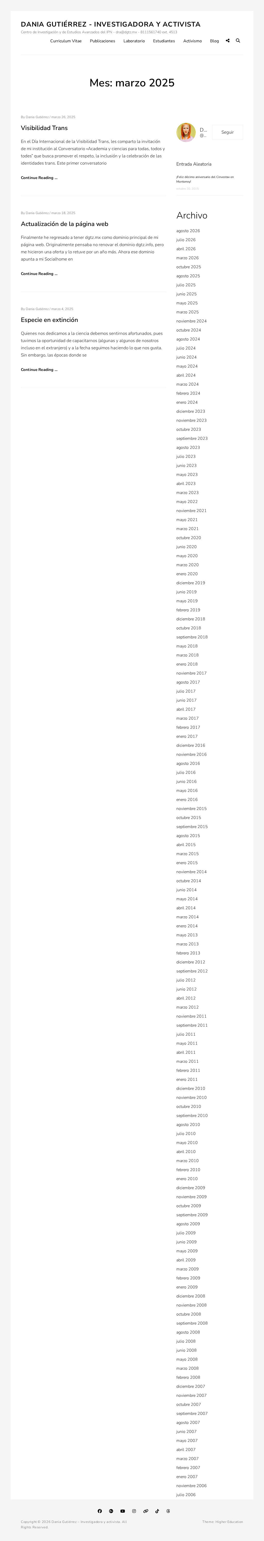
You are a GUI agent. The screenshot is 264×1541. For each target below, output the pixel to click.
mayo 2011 (187, 1043)
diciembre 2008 (190, 1296)
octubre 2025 (188, 267)
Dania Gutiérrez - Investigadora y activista (111, 24)
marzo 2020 (187, 565)
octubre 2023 (188, 429)
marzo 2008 (187, 1368)
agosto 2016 (188, 763)
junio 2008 (186, 1350)
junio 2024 (186, 357)
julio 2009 (186, 1233)
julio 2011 (186, 1034)
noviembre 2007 (191, 1395)
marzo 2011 (187, 1061)
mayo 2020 (187, 556)
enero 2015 (187, 863)
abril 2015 (186, 845)
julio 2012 (186, 980)
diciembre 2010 (190, 1088)
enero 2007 (187, 1477)
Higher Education (229, 1522)
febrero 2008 (188, 1377)
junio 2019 (186, 592)
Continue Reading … (39, 177)
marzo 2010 (187, 1161)
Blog (214, 41)
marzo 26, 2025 (63, 117)
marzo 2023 (187, 493)
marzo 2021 (187, 529)
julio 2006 (186, 1495)
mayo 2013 (187, 935)
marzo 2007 (187, 1459)
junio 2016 (186, 781)
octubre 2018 (188, 628)
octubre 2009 (188, 1206)
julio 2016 (186, 772)
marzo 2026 (187, 258)
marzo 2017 (187, 718)
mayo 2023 (187, 474)
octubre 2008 (188, 1314)
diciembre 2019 (190, 583)
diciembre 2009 (190, 1188)
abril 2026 (186, 249)
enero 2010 (187, 1179)
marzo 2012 (187, 1007)
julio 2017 (186, 691)
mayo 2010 (187, 1143)
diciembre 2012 (190, 962)
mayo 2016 (187, 790)
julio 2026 (186, 240)
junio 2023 (186, 465)
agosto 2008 (188, 1332)
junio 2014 (186, 890)
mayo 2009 (187, 1251)
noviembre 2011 (191, 1016)
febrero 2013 (188, 953)
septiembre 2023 (192, 438)
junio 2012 (186, 989)
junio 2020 (186, 547)
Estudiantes (164, 41)
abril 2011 (186, 1052)
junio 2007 (186, 1431)
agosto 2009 (188, 1224)
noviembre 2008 (191, 1305)
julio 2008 (186, 1341)
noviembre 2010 (191, 1097)
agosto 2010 (188, 1125)
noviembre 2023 (191, 420)
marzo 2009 (187, 1269)
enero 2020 (187, 574)
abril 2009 (186, 1260)
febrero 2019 (188, 610)
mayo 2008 (187, 1359)
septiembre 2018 (192, 637)
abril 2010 (186, 1152)
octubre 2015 (188, 818)
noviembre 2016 (191, 754)
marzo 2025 (187, 312)
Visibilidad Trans (44, 128)
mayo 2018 (187, 646)
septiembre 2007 (192, 1413)
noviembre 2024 (191, 321)
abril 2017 (186, 709)
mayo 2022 (187, 502)
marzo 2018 (187, 655)
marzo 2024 (187, 384)
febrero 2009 (188, 1278)
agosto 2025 (188, 276)
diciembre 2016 (190, 745)
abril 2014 (186, 908)
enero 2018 (187, 664)
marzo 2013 (187, 944)
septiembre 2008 (192, 1323)
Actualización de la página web (64, 224)
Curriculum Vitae (66, 41)
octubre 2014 (188, 881)
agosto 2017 (188, 682)
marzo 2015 (187, 854)
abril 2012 (186, 998)
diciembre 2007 (190, 1386)
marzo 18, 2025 (63, 213)
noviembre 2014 (191, 872)
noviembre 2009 (191, 1197)
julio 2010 (186, 1134)
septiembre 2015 (192, 827)
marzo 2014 (187, 917)
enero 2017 (187, 736)
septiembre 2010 (192, 1115)
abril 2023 (186, 483)
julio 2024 (186, 348)
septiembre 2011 (192, 1025)
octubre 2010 (188, 1106)
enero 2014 (187, 926)
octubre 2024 (188, 330)
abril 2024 (186, 375)
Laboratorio (134, 41)
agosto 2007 (188, 1422)
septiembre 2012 (192, 971)
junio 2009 (186, 1242)
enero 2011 (187, 1079)
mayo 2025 (187, 303)
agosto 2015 (188, 836)
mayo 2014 (187, 899)
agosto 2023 (188, 447)
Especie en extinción (49, 320)
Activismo (192, 41)
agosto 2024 (188, 339)
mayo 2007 (187, 1440)
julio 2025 (186, 285)
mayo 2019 (187, 601)
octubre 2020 (188, 538)
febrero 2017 (188, 727)
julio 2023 (186, 456)
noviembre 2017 (191, 673)
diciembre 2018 (190, 619)
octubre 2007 (188, 1404)
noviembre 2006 (191, 1486)
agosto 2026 (188, 231)
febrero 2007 (188, 1468)
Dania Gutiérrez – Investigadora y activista (86, 1522)
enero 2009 (187, 1287)
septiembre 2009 (192, 1215)
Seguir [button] (227, 132)
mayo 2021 (187, 520)
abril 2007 (186, 1450)
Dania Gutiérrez (37, 117)
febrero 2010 (188, 1170)
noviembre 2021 (191, 511)
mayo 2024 (187, 366)
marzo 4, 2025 (62, 309)
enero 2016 (187, 799)
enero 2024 (187, 402)
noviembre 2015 (191, 809)
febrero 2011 (188, 1070)
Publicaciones (102, 41)
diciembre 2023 (190, 411)
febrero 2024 (188, 393)
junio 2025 (186, 294)
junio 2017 (186, 700)
